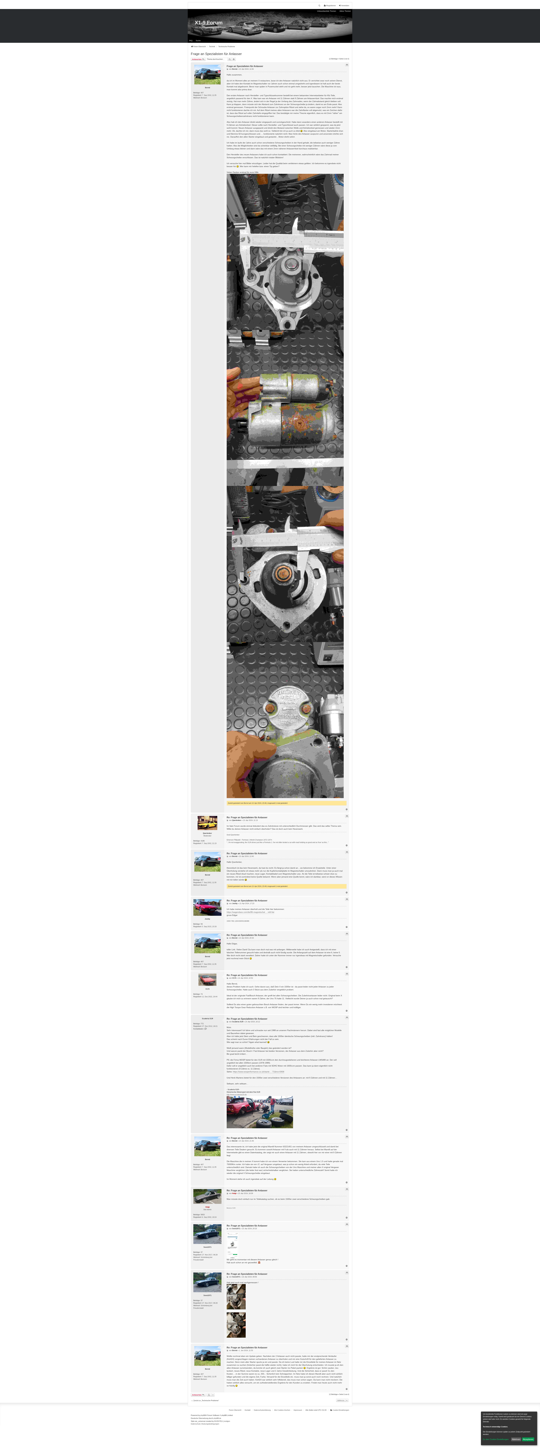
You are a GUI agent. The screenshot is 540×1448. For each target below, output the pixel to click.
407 (202, 93)
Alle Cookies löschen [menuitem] (282, 1410)
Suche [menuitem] (198, 41)
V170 (207, 989)
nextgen (227, 1421)
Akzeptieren (528, 1439)
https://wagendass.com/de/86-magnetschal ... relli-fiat (250, 912)
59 (202, 924)
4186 (203, 841)
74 (202, 994)
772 (202, 1024)
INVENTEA (218, 1421)
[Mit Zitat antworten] (347, 64)
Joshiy (207, 919)
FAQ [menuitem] (190, 41)
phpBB (203, 1415)
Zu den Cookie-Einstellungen (496, 1439)
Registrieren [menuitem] (331, 6)
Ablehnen (516, 1439)
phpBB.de (217, 1418)
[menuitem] (262, 1410)
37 (202, 1252)
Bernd (207, 88)
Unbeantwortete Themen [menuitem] (326, 11)
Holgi (207, 1207)
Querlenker (207, 833)
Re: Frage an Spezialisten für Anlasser (247, 817)
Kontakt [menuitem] (247, 1410)
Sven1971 (207, 1247)
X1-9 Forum (209, 22)
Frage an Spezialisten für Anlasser (216, 54)
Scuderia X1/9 (207, 1019)
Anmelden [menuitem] (345, 6)
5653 (203, 1215)
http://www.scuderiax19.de (237, 1095)
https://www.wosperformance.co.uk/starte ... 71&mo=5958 (258, 1072)
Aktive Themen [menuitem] (345, 11)
